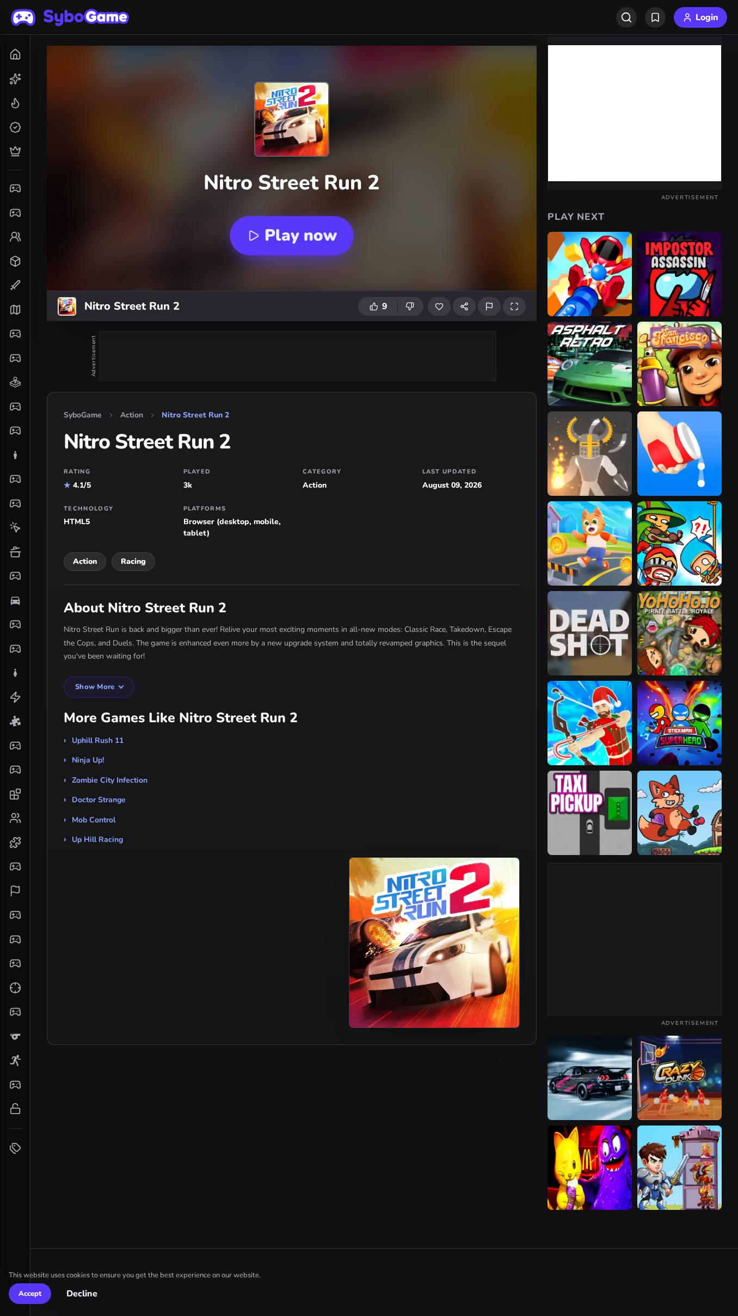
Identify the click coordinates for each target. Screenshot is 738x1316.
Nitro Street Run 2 (195, 415)
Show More (94, 687)
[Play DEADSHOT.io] (590, 633)
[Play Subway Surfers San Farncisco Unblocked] (679, 364)
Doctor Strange (99, 800)
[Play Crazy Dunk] (679, 1078)
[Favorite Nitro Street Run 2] (439, 306)
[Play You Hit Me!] (679, 543)
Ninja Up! (88, 760)
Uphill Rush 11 (98, 740)
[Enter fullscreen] (514, 306)
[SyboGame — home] (70, 17)
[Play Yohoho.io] (679, 633)
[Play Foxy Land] (679, 813)
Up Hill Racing (97, 839)
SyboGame (83, 415)
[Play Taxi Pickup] (590, 813)
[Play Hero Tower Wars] (679, 1168)
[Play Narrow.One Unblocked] (590, 723)
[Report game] (489, 306)
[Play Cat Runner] (590, 543)
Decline (81, 1294)
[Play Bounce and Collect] (679, 453)
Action (131, 415)
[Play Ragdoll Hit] (590, 453)
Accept (30, 1294)
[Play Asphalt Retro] (590, 364)
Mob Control (93, 820)
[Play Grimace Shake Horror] (590, 1168)
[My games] (655, 17)
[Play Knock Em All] (590, 274)
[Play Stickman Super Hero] (679, 723)
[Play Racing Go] (590, 1078)
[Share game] (464, 306)
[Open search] (626, 17)
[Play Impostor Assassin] (679, 274)
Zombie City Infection (109, 780)
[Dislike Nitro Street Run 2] (410, 306)
